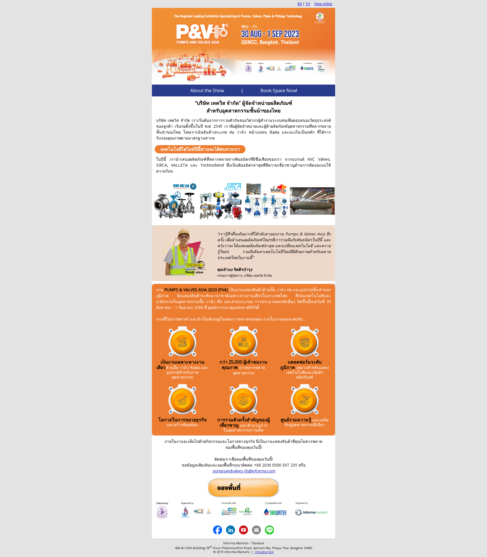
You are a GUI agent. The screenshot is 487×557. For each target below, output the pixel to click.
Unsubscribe (264, 552)
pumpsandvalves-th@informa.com (244, 471)
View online (323, 3)
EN (300, 3)
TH (308, 3)
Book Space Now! (278, 90)
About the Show (207, 90)
